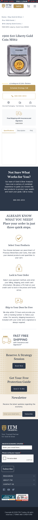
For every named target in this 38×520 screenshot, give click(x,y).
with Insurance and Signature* (20, 344)
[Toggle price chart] (19, 1)
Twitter (13, 489)
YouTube (8, 489)
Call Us (18, 6)
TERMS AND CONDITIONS (23, 514)
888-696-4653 (20, 96)
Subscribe (8, 468)
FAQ (31, 130)
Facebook (4, 489)
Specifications (9, 130)
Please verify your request (11, 453)
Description (21, 130)
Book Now (19, 366)
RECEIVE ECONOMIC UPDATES (13, 444)
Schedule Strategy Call (19, 88)
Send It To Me (19, 389)
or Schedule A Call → (19, 206)
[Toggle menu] (34, 6)
